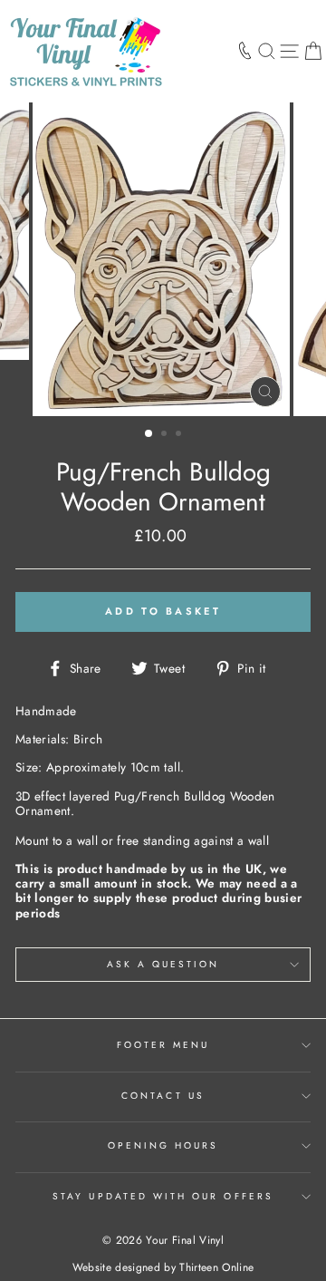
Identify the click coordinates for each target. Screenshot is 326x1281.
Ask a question (163, 964)
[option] (163, 259)
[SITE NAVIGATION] (289, 51)
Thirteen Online (216, 1267)
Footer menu (163, 1045)
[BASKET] (313, 51)
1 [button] (149, 434)
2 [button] (165, 435)
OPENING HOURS (163, 1145)
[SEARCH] (266, 51)
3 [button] (180, 435)
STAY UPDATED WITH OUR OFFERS (163, 1196)
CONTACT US (163, 1095)
